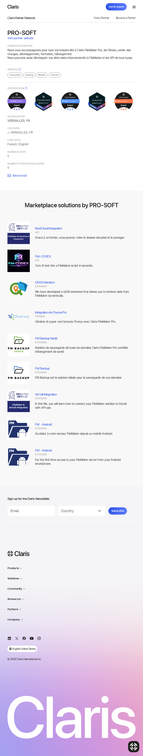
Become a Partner (126, 17)
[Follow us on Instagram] (39, 639)
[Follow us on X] (17, 639)
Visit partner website (20, 38)
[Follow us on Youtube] (32, 639)
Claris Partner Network (21, 18)
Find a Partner (101, 17)
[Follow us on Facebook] (24, 639)
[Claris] (13, 7)
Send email (19, 175)
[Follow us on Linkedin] (9, 639)
